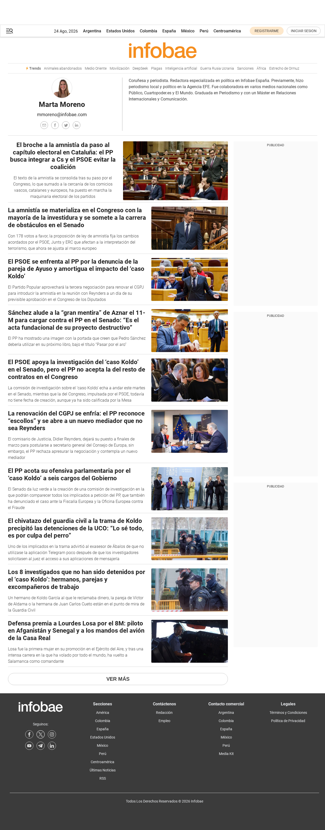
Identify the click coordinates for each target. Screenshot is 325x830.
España (169, 31)
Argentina (92, 31)
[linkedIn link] (52, 746)
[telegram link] (40, 746)
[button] (9, 31)
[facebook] (55, 125)
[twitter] (66, 125)
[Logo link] (162, 50)
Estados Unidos (120, 31)
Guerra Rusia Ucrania (217, 68)
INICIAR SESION (304, 31)
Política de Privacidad (288, 721)
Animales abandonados (63, 68)
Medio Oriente (96, 68)
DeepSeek (140, 68)
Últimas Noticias (103, 770)
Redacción (164, 713)
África (261, 68)
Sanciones (245, 68)
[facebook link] (29, 734)
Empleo (164, 721)
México (187, 31)
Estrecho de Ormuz (284, 68)
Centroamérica (227, 31)
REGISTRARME (267, 31)
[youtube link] (29, 746)
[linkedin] (76, 125)
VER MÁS (117, 679)
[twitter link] (40, 734)
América (102, 713)
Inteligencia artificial (181, 68)
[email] (44, 125)
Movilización (119, 68)
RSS (102, 778)
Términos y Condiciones (288, 713)
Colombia (148, 31)
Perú (204, 31)
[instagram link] (52, 734)
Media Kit (226, 754)
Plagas (156, 68)
